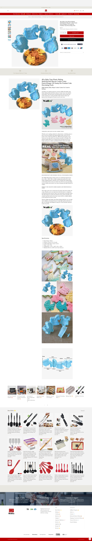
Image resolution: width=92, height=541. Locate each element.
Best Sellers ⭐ (58, 510)
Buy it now (71, 36)
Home (29, 16)
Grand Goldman (73, 522)
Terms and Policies (81, 539)
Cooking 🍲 (57, 514)
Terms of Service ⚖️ (74, 520)
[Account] (81, 11)
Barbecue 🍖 (58, 516)
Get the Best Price (72, 39)
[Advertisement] (46, 3)
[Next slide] (91, 7)
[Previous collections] (44, 405)
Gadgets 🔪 (57, 518)
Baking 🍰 (57, 512)
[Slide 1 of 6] (9, 22)
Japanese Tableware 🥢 (60, 520)
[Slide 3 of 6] (9, 28)
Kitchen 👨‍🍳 (57, 522)
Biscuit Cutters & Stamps (36, 16)
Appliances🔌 (58, 524)
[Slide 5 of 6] (9, 36)
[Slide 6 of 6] (9, 39)
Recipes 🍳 (57, 526)
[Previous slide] (1, 7)
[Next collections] (47, 405)
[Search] (8, 11)
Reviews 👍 (57, 528)
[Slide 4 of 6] (9, 32)
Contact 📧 (72, 514)
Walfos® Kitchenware (13, 539)
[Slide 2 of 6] (9, 25)
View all (82, 410)
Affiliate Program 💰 (74, 510)
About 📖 (72, 512)
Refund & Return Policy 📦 (76, 516)
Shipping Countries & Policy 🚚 (77, 518)
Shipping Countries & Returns (65, 52)
